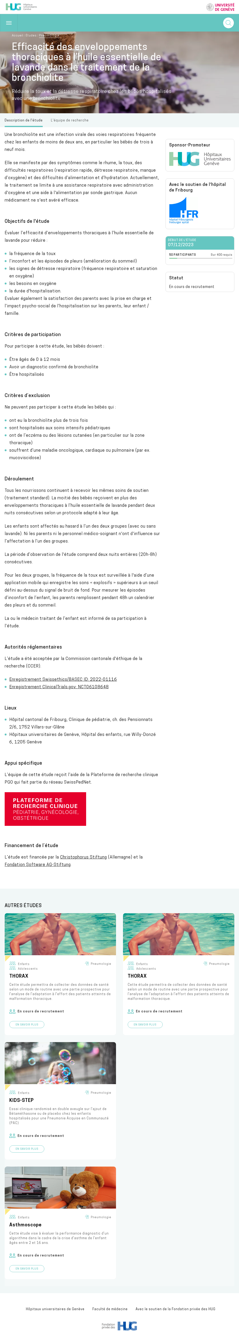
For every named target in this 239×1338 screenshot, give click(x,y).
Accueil (17, 35)
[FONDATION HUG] (119, 1329)
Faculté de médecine (110, 1309)
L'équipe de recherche (70, 120)
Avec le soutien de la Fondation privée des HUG (175, 1309)
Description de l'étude (24, 120)
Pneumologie (49, 35)
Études (31, 35)
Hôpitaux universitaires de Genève (55, 1309)
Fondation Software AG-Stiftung (38, 865)
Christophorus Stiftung (83, 857)
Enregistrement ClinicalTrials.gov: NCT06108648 (59, 687)
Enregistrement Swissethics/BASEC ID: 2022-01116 (63, 680)
